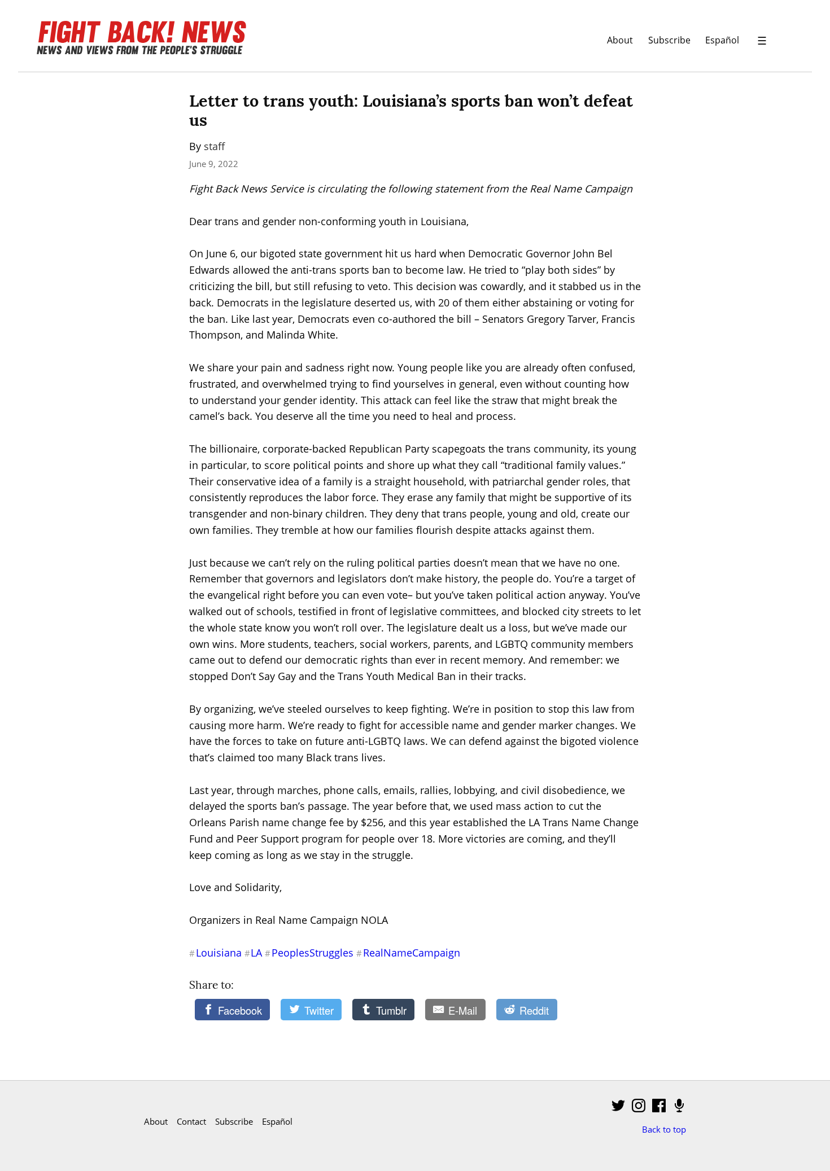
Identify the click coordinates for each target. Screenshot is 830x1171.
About (620, 39)
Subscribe (669, 39)
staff (214, 146)
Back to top (664, 1129)
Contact (191, 1121)
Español (722, 39)
